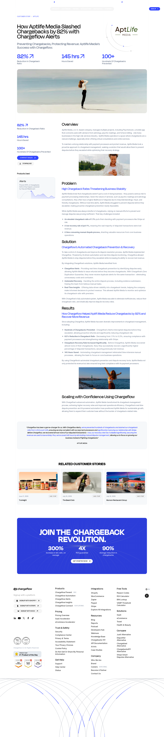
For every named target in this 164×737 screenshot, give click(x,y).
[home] (12, 9)
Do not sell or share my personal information (69, 653)
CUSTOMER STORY (23, 16)
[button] (148, 589)
